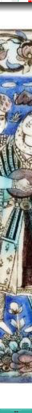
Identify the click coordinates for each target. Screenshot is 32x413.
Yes (15, 411)
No (17, 411)
